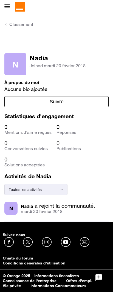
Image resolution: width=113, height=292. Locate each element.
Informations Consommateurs (58, 285)
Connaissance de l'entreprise (29, 280)
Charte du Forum (18, 258)
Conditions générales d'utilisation (34, 263)
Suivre (57, 101)
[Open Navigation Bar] (8, 7)
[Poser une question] (98, 277)
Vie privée (12, 285)
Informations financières (56, 275)
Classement (21, 24)
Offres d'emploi (80, 280)
